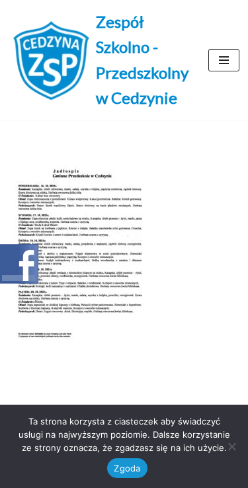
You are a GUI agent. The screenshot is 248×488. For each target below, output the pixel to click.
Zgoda (127, 468)
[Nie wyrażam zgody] (231, 446)
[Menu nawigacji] (223, 60)
